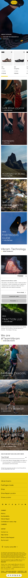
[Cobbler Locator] (15, 575)
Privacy (2, 571)
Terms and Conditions (11, 571)
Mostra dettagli (20, 292)
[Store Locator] (13, 575)
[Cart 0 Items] (17, 575)
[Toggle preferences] (19, 575)
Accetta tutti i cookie (14, 296)
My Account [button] (5, 540)
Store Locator (6, 497)
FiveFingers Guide (7, 485)
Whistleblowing (12, 572)
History (3, 513)
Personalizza (13, 300)
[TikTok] (12, 504)
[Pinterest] (18, 504)
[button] (9, 546)
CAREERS (4, 524)
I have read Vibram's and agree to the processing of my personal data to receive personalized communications (15, 462)
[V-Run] (7, 58)
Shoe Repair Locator (8, 493)
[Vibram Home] (14, 2)
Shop (3, 489)
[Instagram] (2, 504)
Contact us (4, 532)
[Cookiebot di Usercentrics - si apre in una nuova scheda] (17, 276)
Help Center (4, 535)
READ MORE (3, 561)
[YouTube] (5, 504)
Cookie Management (22, 572)
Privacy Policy (16, 460)
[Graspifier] (19, 58)
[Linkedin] (15, 504)
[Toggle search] (10, 575)
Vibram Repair (5, 519)
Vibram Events (6, 481)
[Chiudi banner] (26, 276)
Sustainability (5, 516)
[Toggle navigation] (8, 575)
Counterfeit (21, 571)
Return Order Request (7, 537)
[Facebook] (9, 504)
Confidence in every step (8, 521)
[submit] (26, 457)
